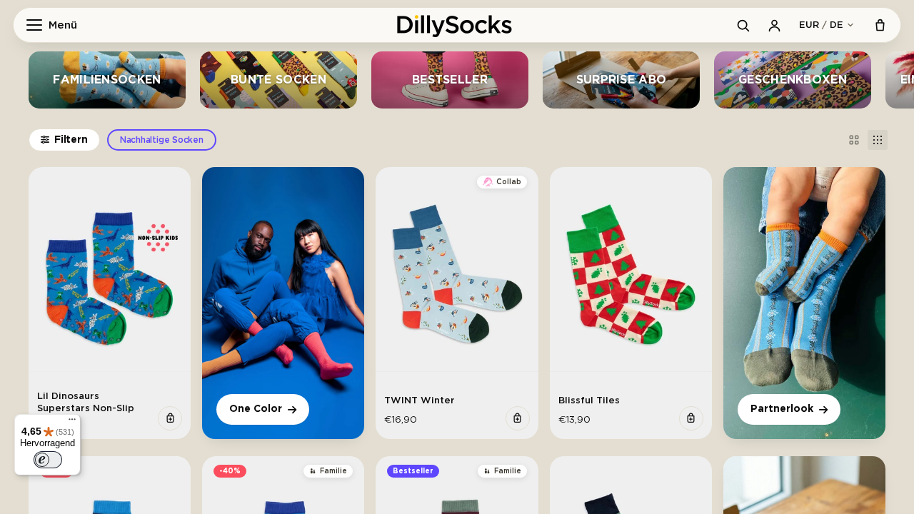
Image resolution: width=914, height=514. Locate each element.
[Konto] (774, 25)
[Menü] (72, 422)
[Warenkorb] (880, 25)
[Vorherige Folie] (44, 275)
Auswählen (170, 418)
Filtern (71, 140)
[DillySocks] (457, 25)
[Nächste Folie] (175, 275)
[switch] (48, 459)
